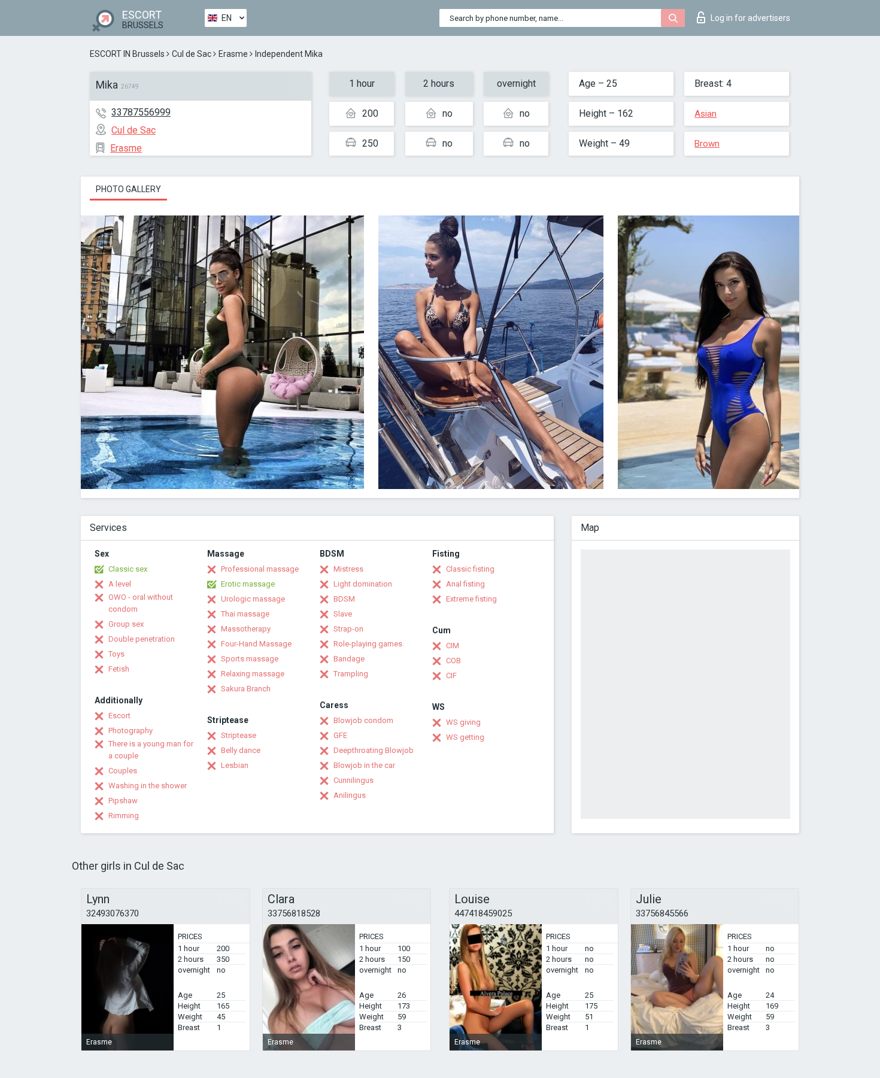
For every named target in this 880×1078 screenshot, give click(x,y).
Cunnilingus (353, 780)
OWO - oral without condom (140, 603)
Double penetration (141, 638)
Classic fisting (470, 568)
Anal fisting (465, 583)
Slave (342, 613)
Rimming (123, 815)
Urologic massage (253, 598)
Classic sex (127, 568)
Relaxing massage (252, 673)
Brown (707, 143)
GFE (340, 735)
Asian (705, 113)
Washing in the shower (147, 785)
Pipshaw (123, 800)
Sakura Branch (246, 688)
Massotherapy (246, 628)
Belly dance (240, 750)
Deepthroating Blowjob (373, 750)
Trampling (350, 673)
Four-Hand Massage (256, 643)
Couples (122, 770)
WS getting (465, 737)
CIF (451, 675)
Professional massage (260, 568)
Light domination (362, 583)
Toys (116, 653)
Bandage (349, 658)
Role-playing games (367, 643)
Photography (130, 730)
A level (119, 583)
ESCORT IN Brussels (127, 54)
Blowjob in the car (364, 765)
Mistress (348, 568)
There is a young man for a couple (150, 749)
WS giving (463, 722)
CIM (452, 645)
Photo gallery (128, 189)
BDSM (344, 598)
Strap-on (348, 628)
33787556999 (141, 112)
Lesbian (234, 765)
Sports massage (249, 658)
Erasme (233, 54)
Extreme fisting (471, 598)
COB (453, 660)
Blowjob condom (363, 720)
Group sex (126, 624)
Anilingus (349, 795)
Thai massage (245, 613)
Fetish (118, 668)
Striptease (238, 735)
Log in (750, 18)
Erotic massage (248, 583)
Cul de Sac (191, 54)
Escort (119, 715)
